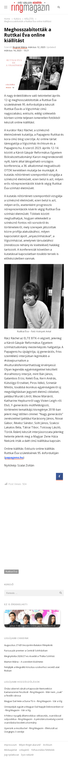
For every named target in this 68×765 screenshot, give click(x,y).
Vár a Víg (57, 701)
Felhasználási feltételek (42, 749)
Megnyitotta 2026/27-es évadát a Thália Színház (29, 656)
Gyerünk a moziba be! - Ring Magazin (23, 728)
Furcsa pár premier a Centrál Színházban (26, 650)
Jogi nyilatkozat (11, 754)
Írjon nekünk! (27, 754)
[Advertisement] (34, 528)
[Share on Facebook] (59, 479)
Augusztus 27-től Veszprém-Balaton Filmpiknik (28, 645)
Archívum (47, 744)
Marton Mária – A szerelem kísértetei (23, 661)
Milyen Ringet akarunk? (30, 744)
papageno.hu (14, 457)
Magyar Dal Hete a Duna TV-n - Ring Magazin (27, 701)
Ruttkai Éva (11, 571)
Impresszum (10, 744)
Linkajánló (24, 749)
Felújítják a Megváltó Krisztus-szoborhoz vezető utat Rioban (31, 669)
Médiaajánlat (10, 749)
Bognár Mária (20, 47)
